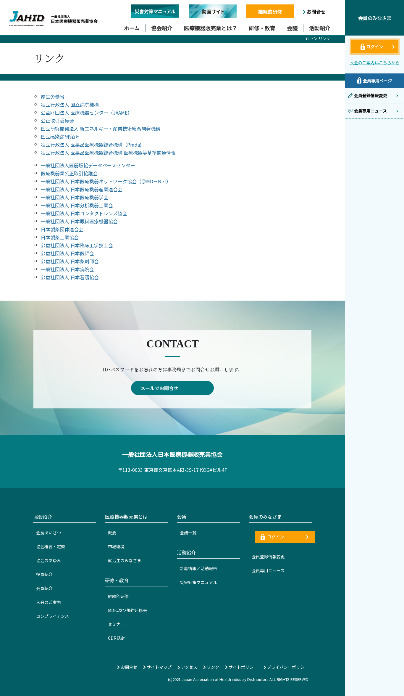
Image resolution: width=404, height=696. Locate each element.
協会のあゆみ (48, 560)
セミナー (116, 624)
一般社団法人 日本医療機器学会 (74, 197)
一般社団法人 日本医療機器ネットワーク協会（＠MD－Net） (106, 181)
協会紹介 (161, 28)
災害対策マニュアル (198, 582)
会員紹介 (44, 588)
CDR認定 (116, 638)
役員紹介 (44, 574)
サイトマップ (159, 667)
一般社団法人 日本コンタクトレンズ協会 (84, 213)
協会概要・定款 (50, 546)
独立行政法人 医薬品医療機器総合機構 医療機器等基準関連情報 (108, 152)
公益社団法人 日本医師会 (67, 253)
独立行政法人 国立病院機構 (70, 104)
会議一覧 (188, 532)
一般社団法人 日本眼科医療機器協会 (79, 221)
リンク (324, 38)
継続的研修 (270, 11)
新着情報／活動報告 (198, 568)
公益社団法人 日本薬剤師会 (70, 261)
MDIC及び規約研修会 (127, 610)
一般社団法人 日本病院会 (67, 269)
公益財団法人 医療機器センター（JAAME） (86, 112)
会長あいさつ (48, 532)
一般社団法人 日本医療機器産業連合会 (81, 189)
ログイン (275, 537)
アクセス (188, 667)
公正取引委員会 (57, 120)
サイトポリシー (243, 667)
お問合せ (316, 11)
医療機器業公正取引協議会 (69, 173)
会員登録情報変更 (268, 556)
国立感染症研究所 (60, 136)
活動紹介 (319, 28)
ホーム (132, 28)
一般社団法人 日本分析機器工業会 (77, 205)
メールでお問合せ (159, 388)
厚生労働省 (52, 96)
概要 (112, 532)
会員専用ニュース (268, 570)
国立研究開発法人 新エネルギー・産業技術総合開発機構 (100, 128)
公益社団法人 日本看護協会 (70, 277)
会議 (292, 28)
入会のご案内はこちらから (375, 62)
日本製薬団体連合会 (62, 229)
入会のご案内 (48, 602)
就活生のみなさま (124, 560)
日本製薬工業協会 (60, 237)
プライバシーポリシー (287, 667)
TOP (309, 38)
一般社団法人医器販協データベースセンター (88, 165)
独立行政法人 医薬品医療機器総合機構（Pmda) (91, 144)
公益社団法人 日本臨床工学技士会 (77, 245)
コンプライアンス (52, 616)
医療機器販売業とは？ (210, 28)
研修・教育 (262, 28)
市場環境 (116, 546)
